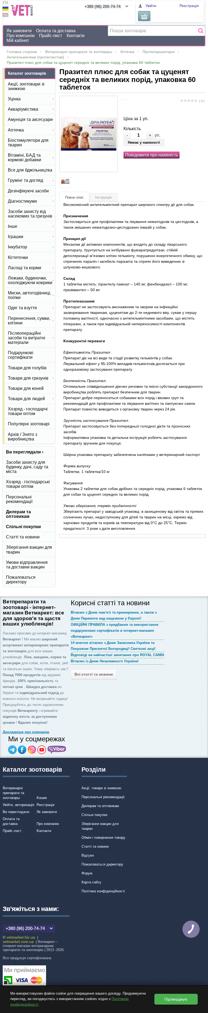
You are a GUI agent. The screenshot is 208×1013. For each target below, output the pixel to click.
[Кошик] (144, 16)
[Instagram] (32, 749)
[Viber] (57, 749)
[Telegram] (12, 749)
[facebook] (22, 749)
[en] (5, 15)
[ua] (5, 9)
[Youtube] (41, 749)
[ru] (5, 3)
